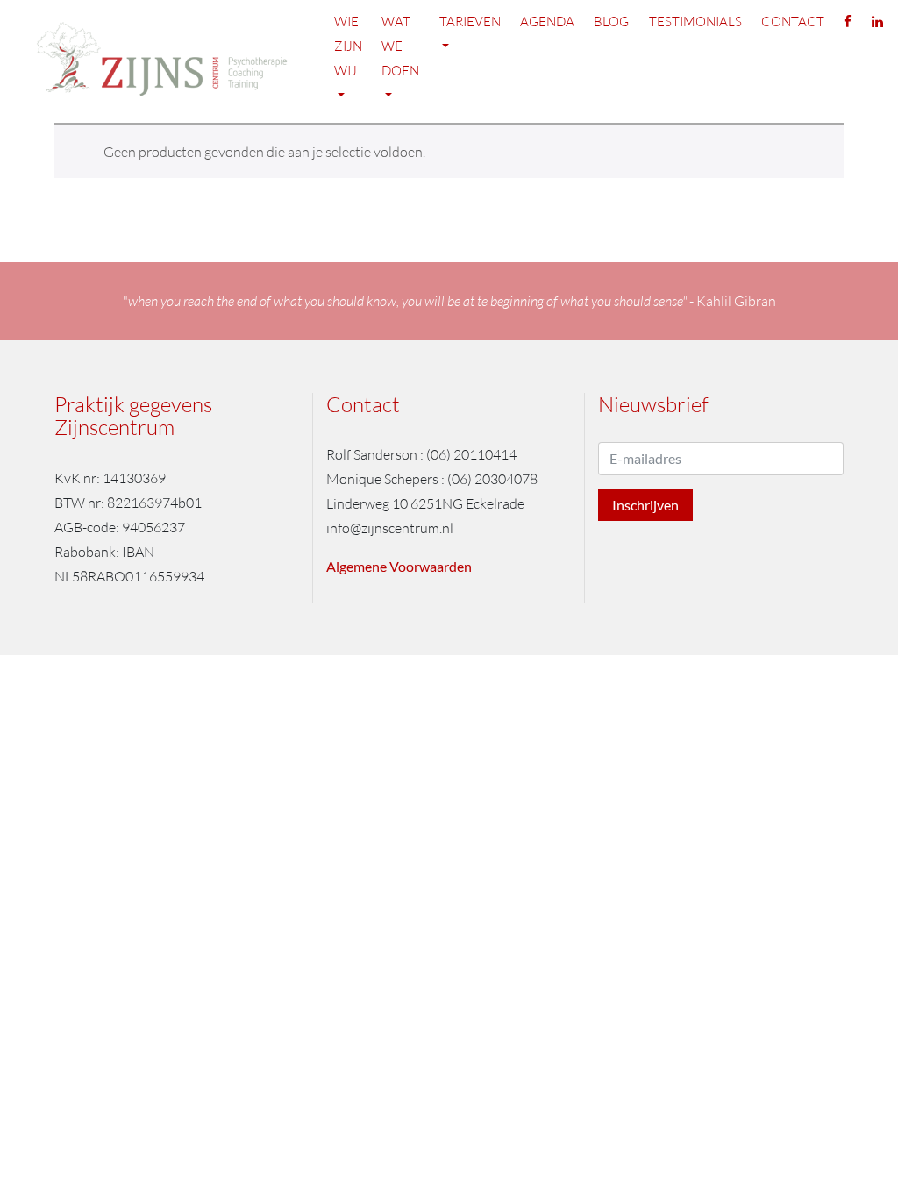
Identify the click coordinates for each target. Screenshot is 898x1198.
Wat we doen (400, 46)
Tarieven (470, 21)
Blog (611, 21)
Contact (792, 21)
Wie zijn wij (348, 46)
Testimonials (695, 21)
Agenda (547, 21)
